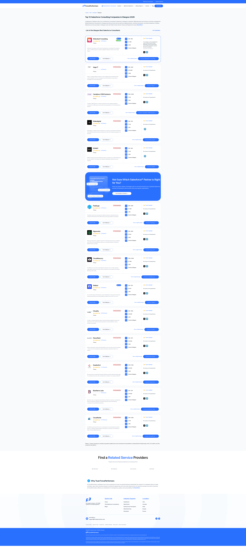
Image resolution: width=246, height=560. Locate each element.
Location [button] (119, 6)
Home (87, 12)
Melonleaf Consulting (100, 39)
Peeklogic (96, 206)
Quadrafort (97, 365)
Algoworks (96, 231)
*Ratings (94, 43)
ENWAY (95, 148)
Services (147, 6)
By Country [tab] (133, 469)
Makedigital (97, 121)
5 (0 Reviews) (103, 96)
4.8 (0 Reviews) (104, 313)
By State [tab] (152, 469)
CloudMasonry (98, 258)
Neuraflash (97, 338)
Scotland (94, 12)
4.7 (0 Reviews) (104, 367)
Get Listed (158, 6)
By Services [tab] (95, 469)
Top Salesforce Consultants (109, 6)
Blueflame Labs (98, 391)
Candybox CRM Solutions (102, 94)
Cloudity (96, 311)
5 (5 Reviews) (103, 41)
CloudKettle (97, 418)
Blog (153, 6)
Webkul (95, 285)
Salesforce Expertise (128, 6)
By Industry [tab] (114, 469)
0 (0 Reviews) (103, 69)
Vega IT (95, 67)
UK (90, 12)
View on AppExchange (132, 58)
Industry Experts (139, 6)
